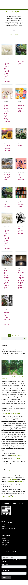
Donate (3, 525)
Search (24, 338)
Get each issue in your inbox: (10, 555)
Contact (4, 526)
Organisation (6, 570)
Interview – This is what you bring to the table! (21, 108)
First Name (5, 564)
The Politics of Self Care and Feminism (21, 177)
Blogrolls (19, 481)
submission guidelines (17, 455)
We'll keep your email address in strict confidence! (13, 560)
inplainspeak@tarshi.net (9, 497)
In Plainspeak (14, 11)
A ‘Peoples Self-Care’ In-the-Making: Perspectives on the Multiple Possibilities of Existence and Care (8, 71)
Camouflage (22, 145)
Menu (14, 31)
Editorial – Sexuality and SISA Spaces (7, 149)
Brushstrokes (10, 481)
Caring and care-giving (21, 204)
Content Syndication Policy (9, 528)
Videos (15, 479)
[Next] (18, 335)
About (3, 521)
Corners (8, 479)
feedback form (20, 463)
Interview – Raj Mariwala (21, 63)
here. (18, 458)
